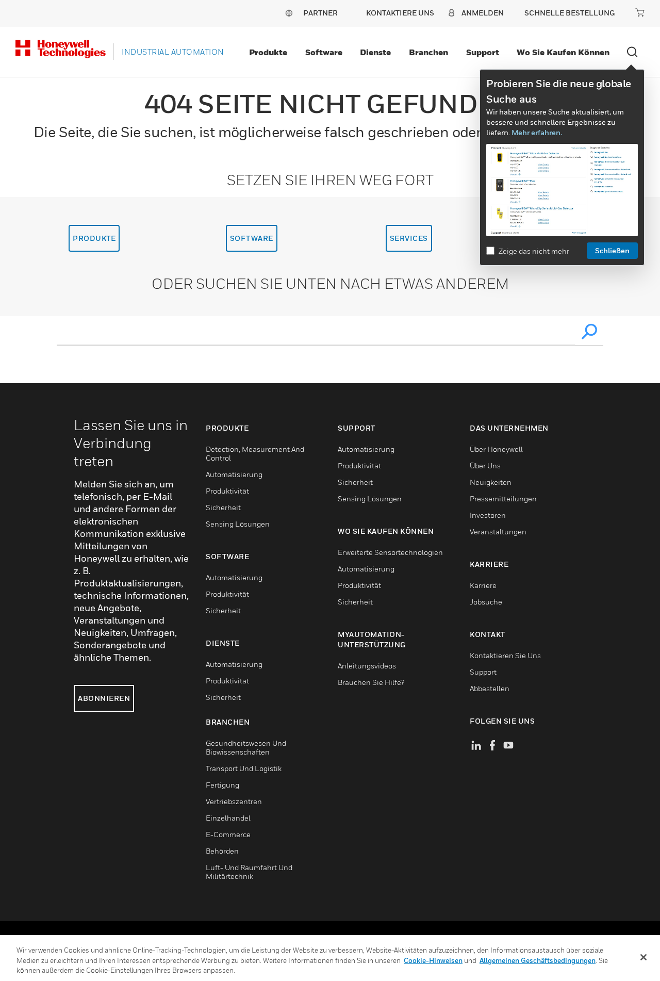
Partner (320, 12)
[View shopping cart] (640, 12)
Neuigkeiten (491, 482)
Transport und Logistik (244, 768)
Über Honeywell (496, 449)
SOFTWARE (251, 238)
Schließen (612, 250)
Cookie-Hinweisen (433, 960)
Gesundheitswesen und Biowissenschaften (246, 747)
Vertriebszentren (234, 801)
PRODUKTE (94, 238)
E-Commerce (228, 834)
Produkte (268, 52)
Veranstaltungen (498, 531)
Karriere (483, 585)
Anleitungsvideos (367, 665)
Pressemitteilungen (503, 498)
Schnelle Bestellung (569, 12)
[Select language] (289, 12)
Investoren (488, 515)
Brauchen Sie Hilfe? (371, 682)
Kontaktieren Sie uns (505, 655)
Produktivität (227, 490)
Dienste (375, 52)
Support (482, 52)
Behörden (222, 850)
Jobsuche (486, 601)
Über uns (485, 465)
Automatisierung (234, 474)
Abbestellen (489, 688)
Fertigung (222, 784)
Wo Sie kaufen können (563, 52)
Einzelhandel (228, 817)
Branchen (428, 52)
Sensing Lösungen (238, 523)
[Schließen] (643, 957)
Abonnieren (104, 698)
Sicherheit (223, 507)
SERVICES (409, 238)
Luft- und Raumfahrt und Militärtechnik (249, 871)
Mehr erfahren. (537, 132)
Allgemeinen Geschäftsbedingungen (538, 960)
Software (323, 52)
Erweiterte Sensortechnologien (390, 552)
